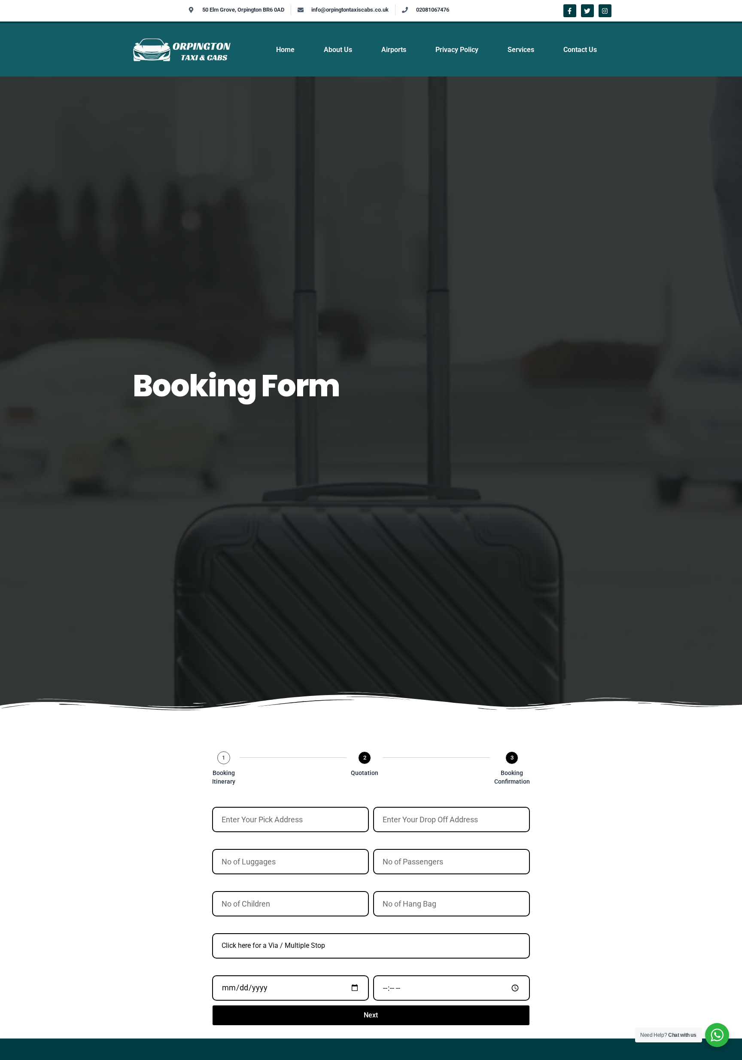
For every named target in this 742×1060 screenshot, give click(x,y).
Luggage (224, 840)
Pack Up (223, 798)
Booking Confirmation (512, 777)
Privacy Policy (456, 50)
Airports (393, 50)
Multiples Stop (231, 925)
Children (223, 882)
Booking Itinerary (223, 777)
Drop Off (384, 798)
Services (521, 50)
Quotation (364, 772)
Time (379, 967)
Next (371, 1015)
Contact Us (580, 50)
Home (285, 50)
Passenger (387, 840)
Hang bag (386, 882)
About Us (338, 50)
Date (218, 967)
